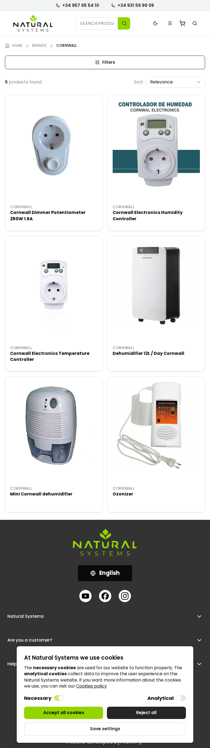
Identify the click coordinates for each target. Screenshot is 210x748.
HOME (17, 45)
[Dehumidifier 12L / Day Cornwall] (156, 284)
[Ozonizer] (156, 425)
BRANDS (39, 45)
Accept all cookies (63, 712)
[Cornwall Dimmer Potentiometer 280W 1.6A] (53, 143)
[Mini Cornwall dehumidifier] (53, 425)
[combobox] (175, 82)
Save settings (105, 729)
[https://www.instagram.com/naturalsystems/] (125, 596)
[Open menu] (170, 23)
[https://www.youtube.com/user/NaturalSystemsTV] (85, 596)
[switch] (59, 698)
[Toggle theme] (155, 23)
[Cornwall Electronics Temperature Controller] (53, 284)
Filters (108, 62)
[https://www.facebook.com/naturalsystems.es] (105, 596)
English (109, 573)
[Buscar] (194, 23)
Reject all (146, 712)
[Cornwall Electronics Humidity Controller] (156, 143)
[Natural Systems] (33, 23)
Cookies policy (91, 686)
